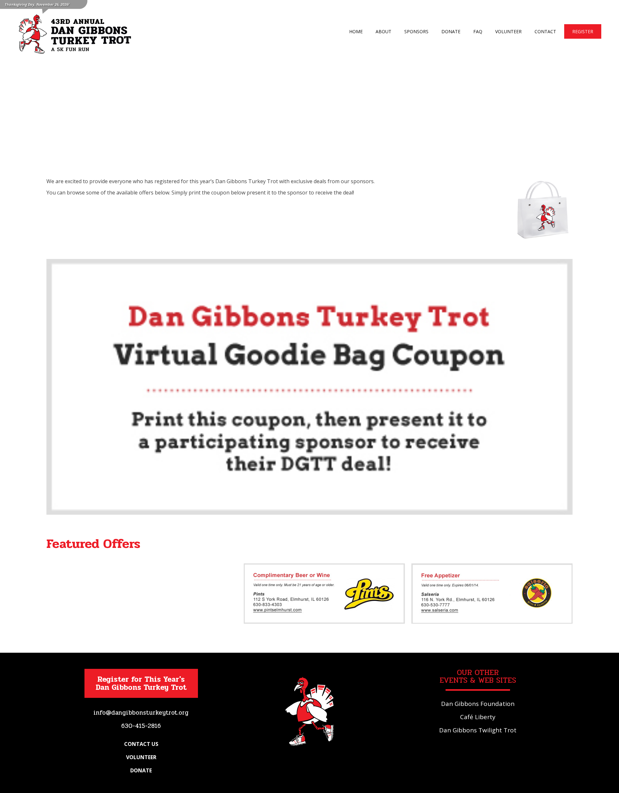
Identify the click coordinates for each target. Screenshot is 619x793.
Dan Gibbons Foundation (478, 703)
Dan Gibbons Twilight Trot (477, 730)
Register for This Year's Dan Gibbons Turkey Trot (141, 683)
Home (356, 31)
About (383, 31)
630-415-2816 (141, 726)
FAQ (477, 31)
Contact (545, 31)
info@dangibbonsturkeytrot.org (141, 713)
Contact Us (141, 744)
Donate (450, 31)
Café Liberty (478, 717)
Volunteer (508, 31)
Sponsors (416, 31)
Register (582, 31)
